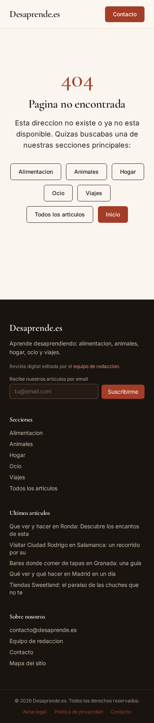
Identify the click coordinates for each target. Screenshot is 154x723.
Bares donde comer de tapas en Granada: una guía (75, 563)
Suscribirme (123, 391)
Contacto (125, 14)
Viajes (94, 193)
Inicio (113, 214)
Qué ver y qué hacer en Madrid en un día (62, 573)
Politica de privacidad (78, 712)
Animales (86, 171)
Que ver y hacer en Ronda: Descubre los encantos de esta (74, 530)
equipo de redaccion (96, 366)
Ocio (58, 193)
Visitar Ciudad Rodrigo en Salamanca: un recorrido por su (74, 548)
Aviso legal (35, 712)
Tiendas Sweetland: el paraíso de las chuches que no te (74, 588)
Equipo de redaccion (36, 641)
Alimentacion (36, 171)
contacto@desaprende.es (43, 629)
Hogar (128, 171)
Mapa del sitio (27, 663)
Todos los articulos (60, 214)
